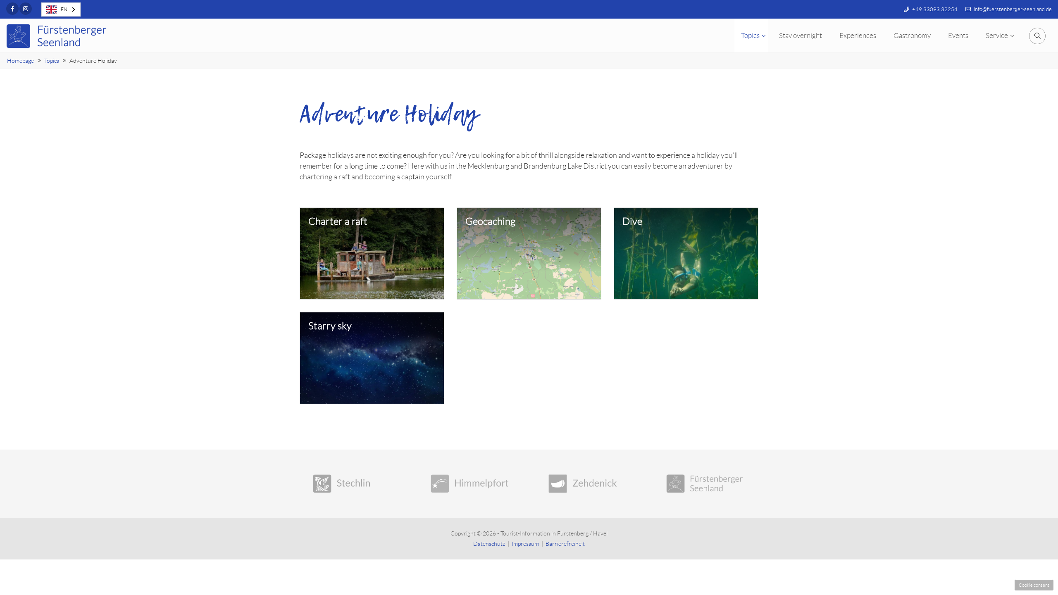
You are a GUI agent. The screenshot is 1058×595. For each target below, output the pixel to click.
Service (997, 35)
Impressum (525, 543)
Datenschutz (489, 543)
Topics (750, 35)
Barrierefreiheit (565, 543)
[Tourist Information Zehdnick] (588, 483)
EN (64, 9)
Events (958, 35)
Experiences (857, 35)
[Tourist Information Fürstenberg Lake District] (705, 483)
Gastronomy (912, 35)
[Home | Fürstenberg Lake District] (58, 36)
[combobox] (61, 9)
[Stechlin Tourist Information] (352, 483)
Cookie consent (1034, 585)
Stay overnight (800, 35)
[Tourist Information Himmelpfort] (470, 483)
